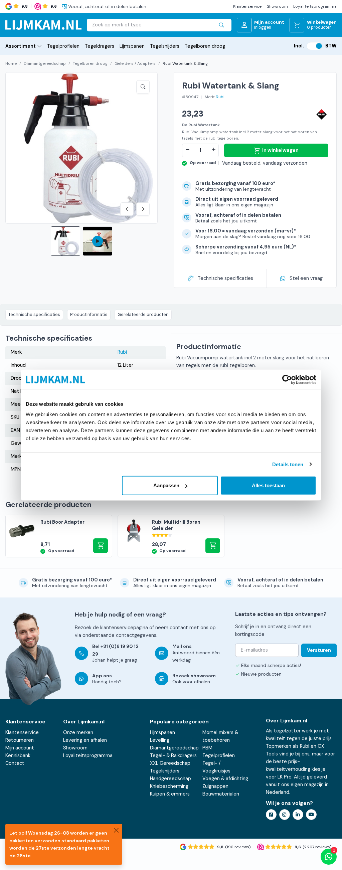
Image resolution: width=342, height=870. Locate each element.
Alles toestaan (268, 485)
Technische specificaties (225, 278)
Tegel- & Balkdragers (173, 755)
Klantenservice (247, 6)
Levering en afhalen (85, 740)
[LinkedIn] (298, 814)
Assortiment (20, 46)
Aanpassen (166, 485)
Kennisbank (17, 755)
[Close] (116, 830)
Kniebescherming (169, 786)
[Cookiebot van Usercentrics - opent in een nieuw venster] (287, 379)
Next (143, 209)
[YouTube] (311, 814)
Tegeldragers (99, 46)
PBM (207, 748)
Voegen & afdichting (225, 778)
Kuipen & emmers (170, 794)
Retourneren (19, 740)
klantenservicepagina (124, 628)
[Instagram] (284, 814)
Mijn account (19, 748)
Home (11, 63)
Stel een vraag (306, 278)
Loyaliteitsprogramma (315, 6)
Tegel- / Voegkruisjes (216, 767)
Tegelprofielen (63, 46)
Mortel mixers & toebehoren (220, 736)
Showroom (277, 6)
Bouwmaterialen (220, 794)
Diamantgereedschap (45, 63)
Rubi (220, 97)
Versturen (319, 650)
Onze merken (78, 732)
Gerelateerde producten (143, 314)
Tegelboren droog (205, 46)
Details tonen (287, 464)
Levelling (159, 740)
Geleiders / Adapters (135, 63)
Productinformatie (89, 314)
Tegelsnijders (164, 46)
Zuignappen (215, 786)
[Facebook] (271, 814)
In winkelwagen (280, 150)
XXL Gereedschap (170, 763)
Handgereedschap (170, 778)
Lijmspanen (132, 46)
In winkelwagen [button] (100, 545)
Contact (14, 763)
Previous (127, 209)
